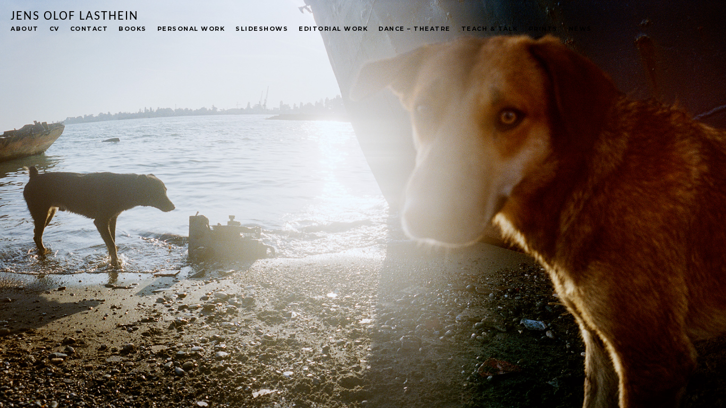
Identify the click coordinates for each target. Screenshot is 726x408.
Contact (89, 28)
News (580, 28)
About (25, 28)
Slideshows (261, 28)
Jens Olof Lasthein (75, 16)
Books (133, 28)
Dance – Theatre (414, 28)
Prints (543, 28)
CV (54, 28)
